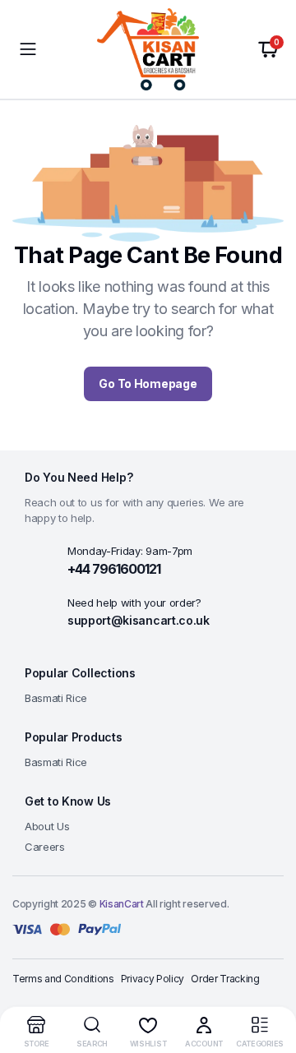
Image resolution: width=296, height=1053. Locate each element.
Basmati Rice (56, 697)
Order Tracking (225, 978)
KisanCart (121, 904)
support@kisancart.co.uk (138, 620)
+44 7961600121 (113, 569)
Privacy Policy (153, 978)
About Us (47, 826)
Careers (45, 846)
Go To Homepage (148, 383)
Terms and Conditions (63, 978)
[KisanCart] (148, 49)
